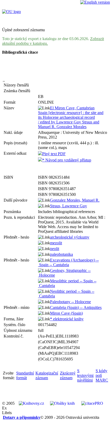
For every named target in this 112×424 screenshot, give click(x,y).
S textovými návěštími (85, 375)
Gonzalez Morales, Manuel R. (74, 200)
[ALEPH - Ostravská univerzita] (11, 11)
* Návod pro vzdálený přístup (66, 160)
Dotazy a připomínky (21, 417)
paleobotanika (61, 254)
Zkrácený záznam (68, 375)
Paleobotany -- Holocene (70, 302)
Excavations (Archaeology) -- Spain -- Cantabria (68, 262)
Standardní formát (25, 375)
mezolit (56, 243)
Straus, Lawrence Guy (68, 206)
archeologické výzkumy (69, 237)
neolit (54, 248)
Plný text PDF (54, 154)
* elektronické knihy (67, 319)
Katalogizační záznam (46, 375)
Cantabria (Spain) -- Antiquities (76, 307)
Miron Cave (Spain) (66, 313)
